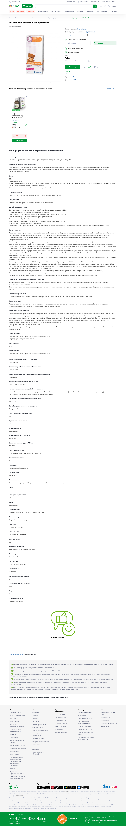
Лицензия (13, 734)
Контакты (35, 721)
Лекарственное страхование (37, 734)
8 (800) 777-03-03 (20, 796)
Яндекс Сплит (114, 11)
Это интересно (14, 721)
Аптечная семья (60, 714)
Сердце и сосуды (69, 11)
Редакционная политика (40, 731)
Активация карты (60, 717)
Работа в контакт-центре (109, 723)
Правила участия (60, 720)
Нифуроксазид (89, 32)
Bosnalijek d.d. (82, 29)
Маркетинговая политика (18, 745)
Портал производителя (85, 718)
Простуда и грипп (56, 11)
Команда (35, 718)
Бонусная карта (94, 1)
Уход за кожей (90, 11)
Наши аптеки (106, 1)
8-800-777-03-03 (16, 815)
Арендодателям (70, 1)
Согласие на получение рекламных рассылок (17, 777)
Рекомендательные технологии (38, 749)
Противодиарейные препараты (57, 18)
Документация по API (85, 729)
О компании (36, 712)
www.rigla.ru (66, 791)
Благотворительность (39, 724)
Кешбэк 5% (30, 11)
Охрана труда (105, 726)
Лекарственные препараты (22, 18)
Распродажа (20, 11)
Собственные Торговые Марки (85, 733)
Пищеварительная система (39, 18)
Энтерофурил (69, 35)
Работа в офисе (105, 720)
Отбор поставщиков (84, 726)
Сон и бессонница (102, 11)
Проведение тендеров (85, 712)
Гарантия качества (38, 739)
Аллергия (80, 11)
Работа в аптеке (106, 717)
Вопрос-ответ (59, 729)
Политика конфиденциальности (17, 725)
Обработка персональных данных (17, 772)
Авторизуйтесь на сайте (16, 654)
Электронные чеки (61, 732)
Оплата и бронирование (17, 715)
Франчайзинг (82, 715)
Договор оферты (15, 751)
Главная (11, 18)
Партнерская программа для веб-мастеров (86, 738)
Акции (12, 11)
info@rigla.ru (99, 822)
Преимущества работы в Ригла (108, 713)
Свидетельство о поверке (40, 742)
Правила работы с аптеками (38, 753)
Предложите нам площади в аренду (84, 722)
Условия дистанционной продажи (17, 741)
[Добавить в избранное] (85, 67)
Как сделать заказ (15, 712)
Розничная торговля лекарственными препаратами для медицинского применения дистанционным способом (16, 763)
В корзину (72, 67)
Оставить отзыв (37, 728)
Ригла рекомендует (42, 11)
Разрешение (14, 737)
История (35, 715)
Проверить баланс (61, 723)
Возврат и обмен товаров (18, 748)
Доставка (13, 718)
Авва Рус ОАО (15, 120)
